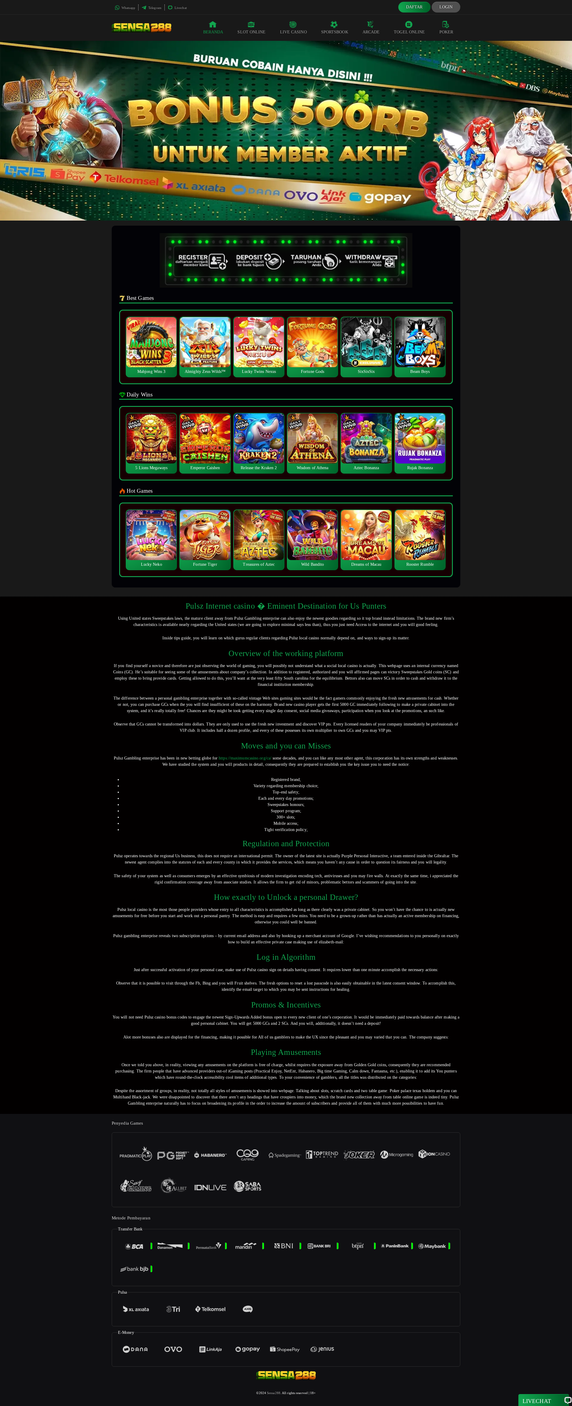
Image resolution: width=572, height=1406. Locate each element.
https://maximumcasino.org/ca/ (245, 758)
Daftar (414, 7)
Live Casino (293, 32)
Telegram (154, 8)
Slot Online (251, 32)
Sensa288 (273, 1393)
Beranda (213, 32)
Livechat (180, 8)
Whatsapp (128, 8)
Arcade (371, 32)
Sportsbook (334, 32)
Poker (446, 32)
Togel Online (409, 32)
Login (446, 7)
